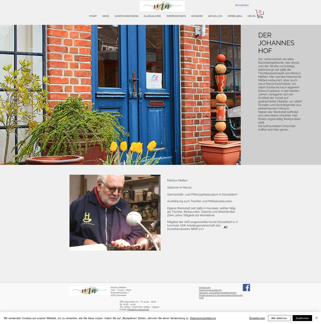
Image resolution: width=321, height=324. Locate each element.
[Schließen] (316, 318)
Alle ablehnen (279, 318)
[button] (260, 14)
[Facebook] (246, 287)
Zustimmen (302, 318)
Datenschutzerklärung (203, 318)
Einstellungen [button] (257, 318)
